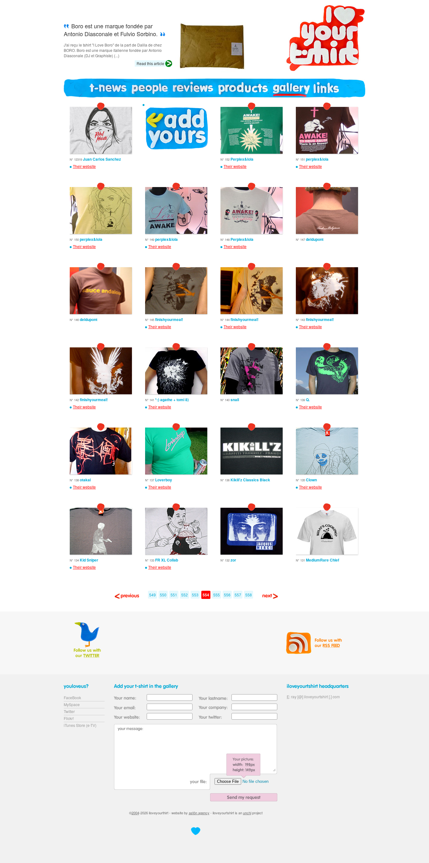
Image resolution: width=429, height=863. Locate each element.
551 (174, 594)
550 (163, 594)
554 (206, 595)
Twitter (69, 711)
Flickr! (69, 718)
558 (248, 594)
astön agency (199, 812)
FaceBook (72, 697)
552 (184, 594)
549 (152, 594)
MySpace (72, 704)
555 (216, 594)
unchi (247, 812)
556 (227, 594)
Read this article (150, 63)
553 (195, 594)
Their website (84, 166)
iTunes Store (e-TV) (80, 725)
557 (238, 594)
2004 (135, 812)
